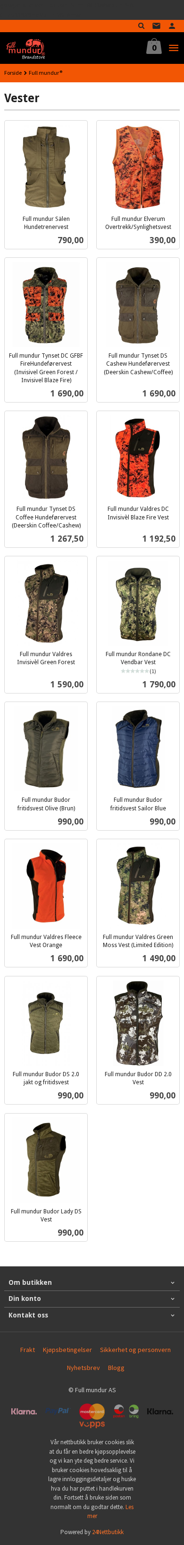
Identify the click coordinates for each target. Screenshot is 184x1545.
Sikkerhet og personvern (135, 1349)
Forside (13, 72)
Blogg (116, 1367)
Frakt (27, 1349)
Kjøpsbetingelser (67, 1349)
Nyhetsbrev (83, 1367)
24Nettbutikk (108, 1532)
